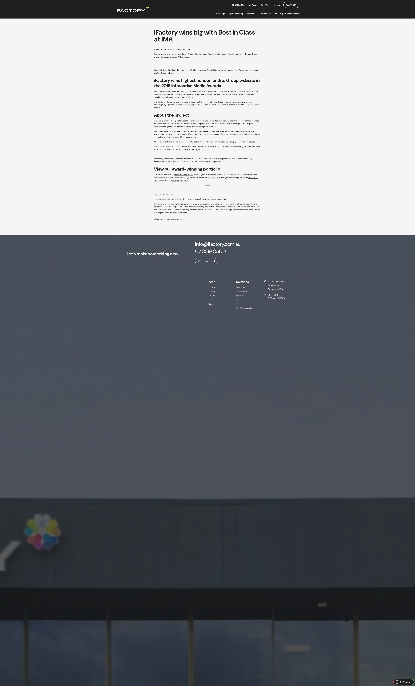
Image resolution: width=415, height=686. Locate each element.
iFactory (211, 54)
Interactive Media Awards (243, 54)
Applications (252, 14)
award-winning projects (183, 175)
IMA (229, 54)
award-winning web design (176, 54)
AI (276, 14)
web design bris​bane (168, 57)
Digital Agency (201, 54)
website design (190, 102)
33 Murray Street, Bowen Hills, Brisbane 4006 (276, 285)
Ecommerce (266, 14)
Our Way (265, 5)
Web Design (220, 14)
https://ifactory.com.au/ (164, 194)
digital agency (180, 204)
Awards (191, 54)
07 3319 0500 (238, 5)
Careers (212, 296)
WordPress (203, 131)
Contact (291, 4)
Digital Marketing (236, 14)
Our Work (252, 5)
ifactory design (221, 54)
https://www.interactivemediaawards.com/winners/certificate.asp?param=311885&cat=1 (190, 199)
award (161, 54)
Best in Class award (186, 94)
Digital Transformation (289, 14)
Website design (184, 57)
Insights (276, 5)
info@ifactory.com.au (179, 180)
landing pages (194, 149)
